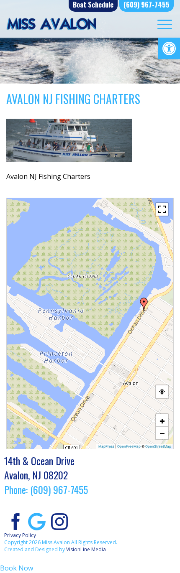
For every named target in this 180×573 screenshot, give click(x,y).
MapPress (106, 446)
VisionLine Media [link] (86, 549)
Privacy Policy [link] (20, 535)
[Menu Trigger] (164, 24)
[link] (169, 48)
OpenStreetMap (158, 446)
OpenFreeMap (129, 446)
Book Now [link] (16, 568)
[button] (144, 304)
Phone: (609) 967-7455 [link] (46, 489)
